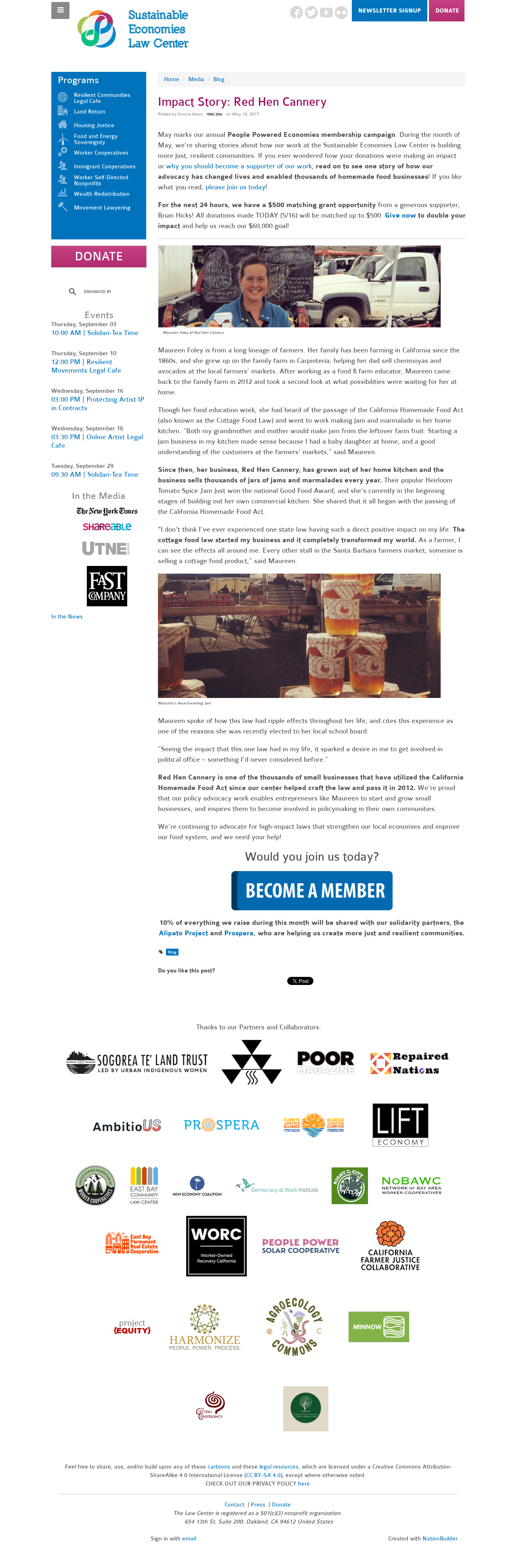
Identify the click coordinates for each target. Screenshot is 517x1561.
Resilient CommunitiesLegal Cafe (102, 98)
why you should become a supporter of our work (239, 166)
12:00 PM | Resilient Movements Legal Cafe (86, 366)
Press (259, 1504)
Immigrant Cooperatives (105, 166)
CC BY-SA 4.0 (263, 1475)
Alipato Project (183, 933)
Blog (219, 79)
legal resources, (280, 1466)
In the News (67, 616)
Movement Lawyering (102, 207)
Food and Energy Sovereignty (96, 139)
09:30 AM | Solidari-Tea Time (95, 474)
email (189, 1538)
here (304, 1483)
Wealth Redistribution (102, 194)
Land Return (89, 111)
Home (171, 79)
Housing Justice (94, 125)
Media (196, 79)
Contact (234, 1504)
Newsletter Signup (389, 10)
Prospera (239, 933)
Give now (400, 215)
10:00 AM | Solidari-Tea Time (95, 333)
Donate (447, 10)
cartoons (219, 1466)
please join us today (235, 187)
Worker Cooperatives (101, 152)
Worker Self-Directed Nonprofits (101, 180)
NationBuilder (440, 1538)
